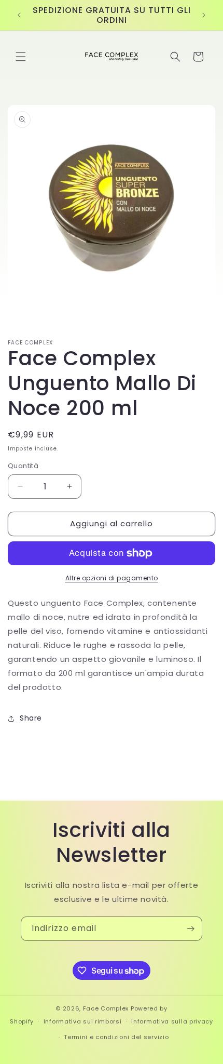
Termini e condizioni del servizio (116, 1037)
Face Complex (106, 1008)
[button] (20, 56)
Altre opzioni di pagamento (111, 578)
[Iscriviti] (190, 928)
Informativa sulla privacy (172, 1021)
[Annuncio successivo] (203, 15)
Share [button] (31, 718)
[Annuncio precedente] (19, 15)
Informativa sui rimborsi (83, 1021)
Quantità (23, 466)
